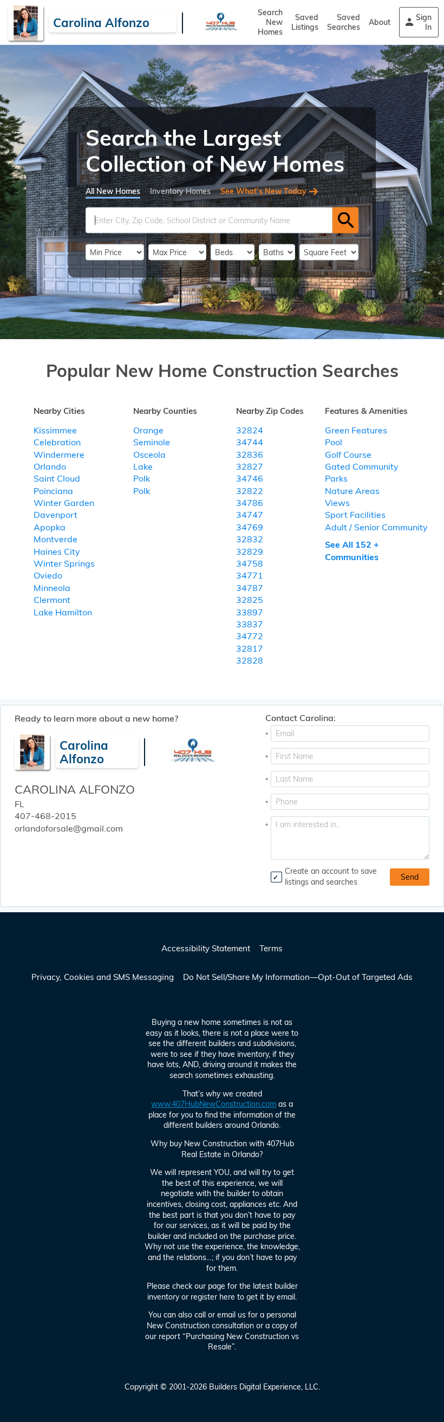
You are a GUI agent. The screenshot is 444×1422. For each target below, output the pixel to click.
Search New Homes (270, 22)
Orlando (50, 466)
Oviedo (48, 575)
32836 (249, 454)
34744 (249, 442)
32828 (249, 660)
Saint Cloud (57, 478)
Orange (148, 430)
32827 (249, 466)
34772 (249, 636)
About (379, 22)
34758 (249, 563)
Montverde (55, 539)
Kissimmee (55, 430)
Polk (141, 478)
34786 (249, 502)
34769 (249, 527)
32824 (249, 430)
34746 (249, 478)
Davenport (55, 514)
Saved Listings (304, 22)
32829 (249, 551)
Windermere (59, 454)
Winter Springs (64, 563)
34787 (249, 587)
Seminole (151, 442)
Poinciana (53, 490)
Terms (271, 948)
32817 (249, 648)
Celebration (57, 442)
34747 (249, 514)
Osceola (149, 454)
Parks (336, 478)
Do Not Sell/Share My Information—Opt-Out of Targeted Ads (298, 977)
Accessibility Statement (205, 948)
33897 (249, 612)
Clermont (52, 599)
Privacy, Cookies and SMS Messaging (102, 977)
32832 (249, 539)
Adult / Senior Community (376, 527)
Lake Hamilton (63, 612)
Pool (333, 442)
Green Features (356, 430)
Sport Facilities (355, 514)
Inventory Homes (180, 191)
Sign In (424, 22)
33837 (249, 624)
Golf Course (348, 454)
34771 (249, 575)
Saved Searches (343, 22)
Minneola (52, 587)
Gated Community (362, 466)
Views (337, 502)
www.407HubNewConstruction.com (213, 1104)
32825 (249, 599)
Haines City (57, 551)
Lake (143, 466)
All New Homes (113, 191)
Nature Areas (352, 490)
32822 (249, 490)
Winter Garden (64, 502)
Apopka (50, 527)
